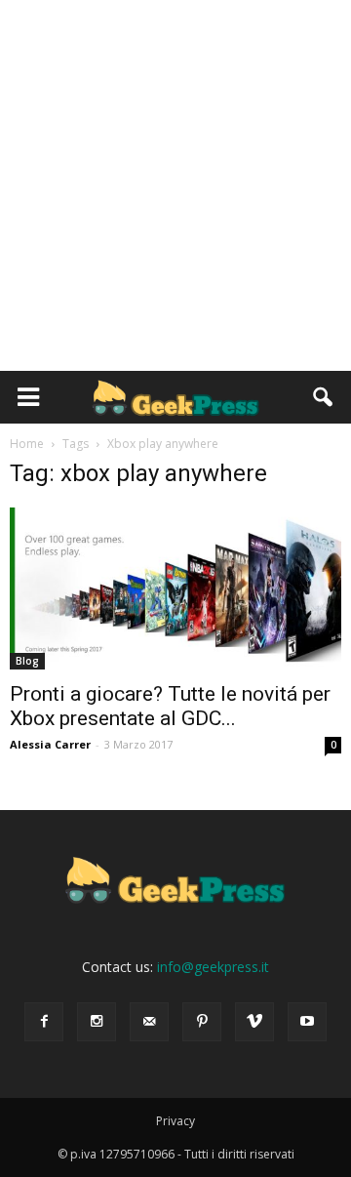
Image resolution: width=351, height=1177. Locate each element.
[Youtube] (307, 1021)
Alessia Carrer (50, 744)
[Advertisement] (175, 185)
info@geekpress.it (213, 966)
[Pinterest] (201, 1021)
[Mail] (149, 1021)
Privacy (175, 1121)
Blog (27, 661)
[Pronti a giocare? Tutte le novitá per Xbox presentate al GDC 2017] (175, 588)
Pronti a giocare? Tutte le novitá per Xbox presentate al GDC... (170, 706)
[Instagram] (96, 1021)
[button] (323, 397)
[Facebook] (43, 1021)
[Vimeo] (254, 1021)
